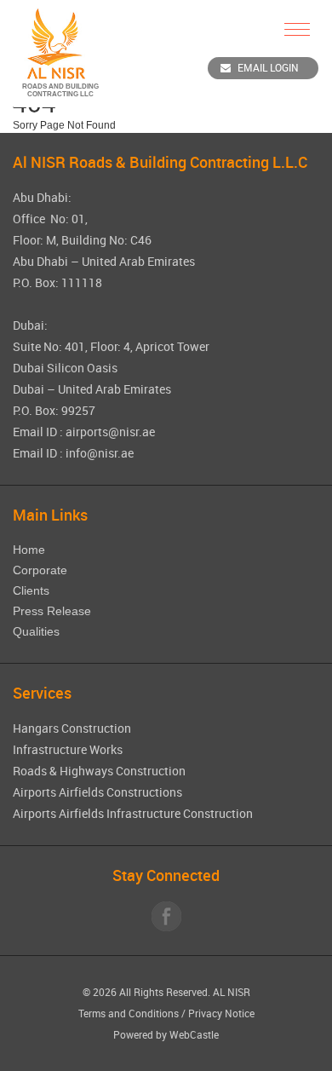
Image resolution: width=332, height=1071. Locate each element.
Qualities (36, 631)
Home (29, 549)
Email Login (268, 67)
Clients (31, 590)
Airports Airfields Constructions (97, 792)
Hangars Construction (72, 728)
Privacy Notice (221, 1013)
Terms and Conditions (128, 1013)
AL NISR (231, 992)
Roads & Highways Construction (99, 771)
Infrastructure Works (68, 749)
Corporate (40, 570)
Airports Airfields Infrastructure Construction (133, 813)
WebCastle (194, 1034)
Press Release (52, 611)
